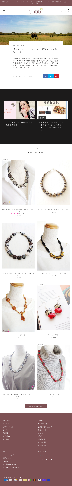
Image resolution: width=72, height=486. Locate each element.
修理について (7, 458)
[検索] (65, 10)
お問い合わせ (42, 445)
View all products (36, 406)
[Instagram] (47, 459)
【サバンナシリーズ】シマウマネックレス (53, 273)
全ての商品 (6, 436)
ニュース (40, 433)
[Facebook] (39, 459)
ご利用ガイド (7, 461)
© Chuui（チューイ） (13, 477)
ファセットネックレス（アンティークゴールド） (53, 209)
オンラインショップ (41, 65)
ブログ (40, 436)
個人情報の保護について (10, 464)
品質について (42, 430)
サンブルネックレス (53, 394)
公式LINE (41, 455)
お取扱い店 (41, 439)
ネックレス (6, 424)
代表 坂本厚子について (45, 427)
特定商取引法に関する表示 (11, 467)
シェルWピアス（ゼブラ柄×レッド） (53, 335)
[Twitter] (43, 459)
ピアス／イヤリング (9, 427)
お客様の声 (6, 439)
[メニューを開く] (4, 10)
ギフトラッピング (8, 455)
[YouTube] (51, 459)
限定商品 (5, 433)
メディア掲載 (42, 442)
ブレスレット (7, 430)
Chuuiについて (42, 424)
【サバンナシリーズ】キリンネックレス (18, 335)
